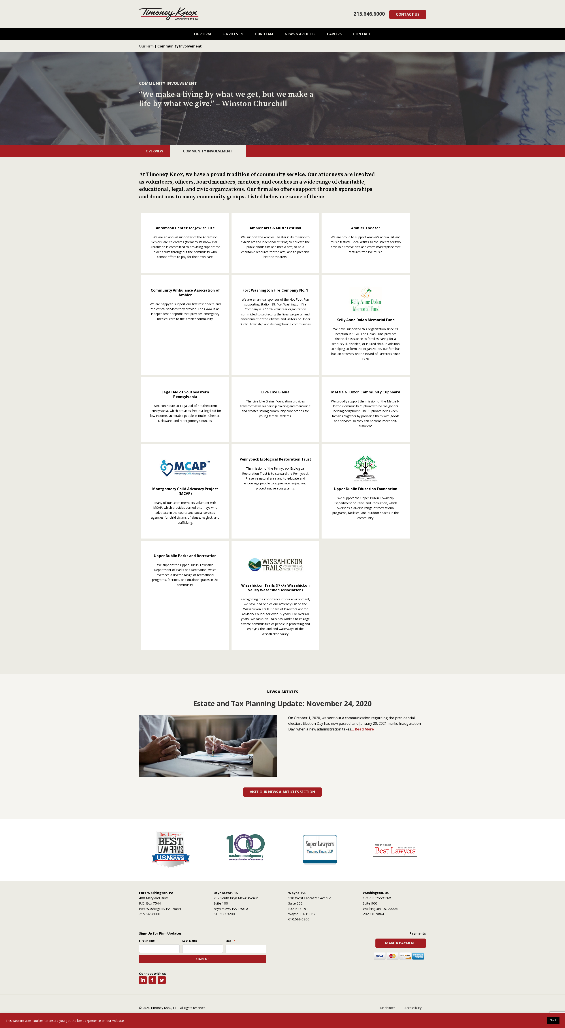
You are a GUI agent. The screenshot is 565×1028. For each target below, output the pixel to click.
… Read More (362, 729)
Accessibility (413, 1008)
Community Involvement (207, 151)
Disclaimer (387, 1008)
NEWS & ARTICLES (300, 34)
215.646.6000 (369, 13)
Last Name (190, 941)
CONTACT (362, 34)
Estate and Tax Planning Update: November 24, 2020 (282, 703)
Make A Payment (400, 943)
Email (230, 941)
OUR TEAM (264, 34)
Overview (154, 151)
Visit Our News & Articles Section (282, 791)
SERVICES (230, 34)
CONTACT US (407, 14)
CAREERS (334, 34)
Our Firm (146, 46)
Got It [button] (553, 1020)
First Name (147, 941)
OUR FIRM (202, 34)
